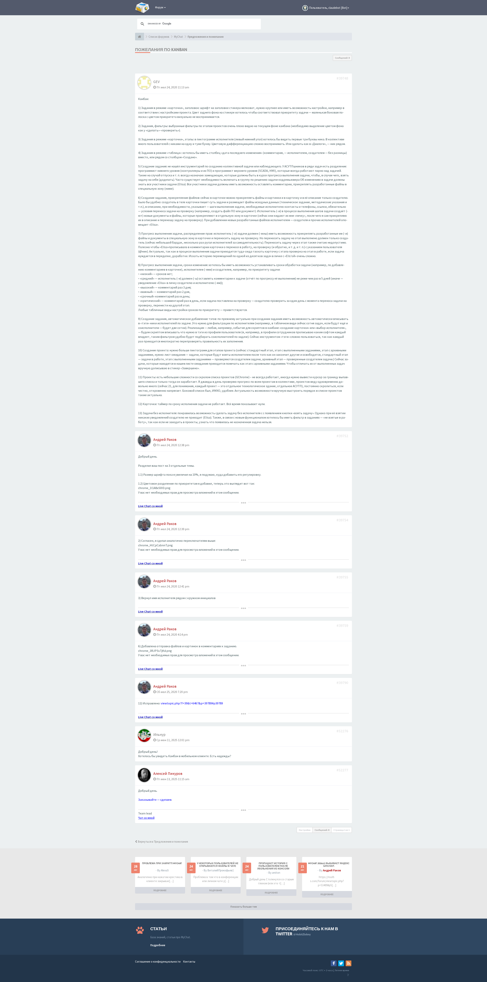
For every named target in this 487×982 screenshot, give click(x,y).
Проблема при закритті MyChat (162, 863)
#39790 (343, 682)
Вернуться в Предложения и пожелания (162, 841)
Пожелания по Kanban (161, 49)
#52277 (343, 770)
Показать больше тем (243, 906)
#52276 (343, 731)
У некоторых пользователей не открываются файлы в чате (217, 864)
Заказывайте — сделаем (154, 800)
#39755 (343, 577)
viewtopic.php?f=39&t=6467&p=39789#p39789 (192, 703)
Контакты (189, 961)
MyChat (178, 36)
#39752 (343, 435)
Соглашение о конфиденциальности (158, 961)
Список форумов (159, 36)
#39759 (343, 625)
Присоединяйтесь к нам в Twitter (307, 931)
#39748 (343, 78)
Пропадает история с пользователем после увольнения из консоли (273, 866)
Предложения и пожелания (206, 36)
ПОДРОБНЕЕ (160, 890)
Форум (159, 7)
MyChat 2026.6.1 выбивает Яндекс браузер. (328, 864)
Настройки (304, 830)
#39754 (343, 520)
